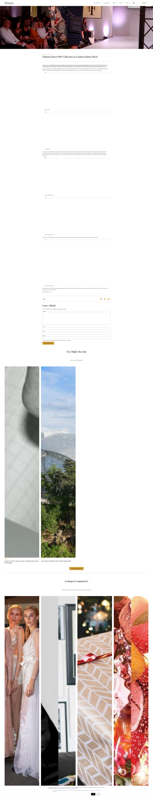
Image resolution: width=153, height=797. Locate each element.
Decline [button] (98, 794)
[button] (144, 3)
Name (43, 326)
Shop (121, 3)
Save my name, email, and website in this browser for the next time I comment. (56, 340)
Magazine (106, 3)
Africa (114, 3)
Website (43, 335)
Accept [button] (93, 794)
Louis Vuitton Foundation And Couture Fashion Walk (56, 561)
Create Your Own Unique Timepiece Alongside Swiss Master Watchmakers (22, 562)
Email (43, 331)
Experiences (97, 3)
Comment (44, 311)
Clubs (127, 3)
